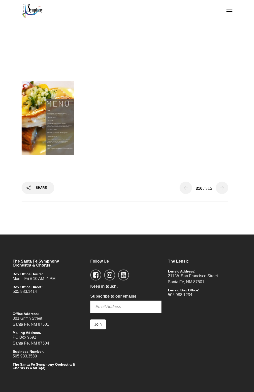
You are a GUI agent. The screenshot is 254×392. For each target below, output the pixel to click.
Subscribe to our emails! (113, 296)
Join (98, 324)
